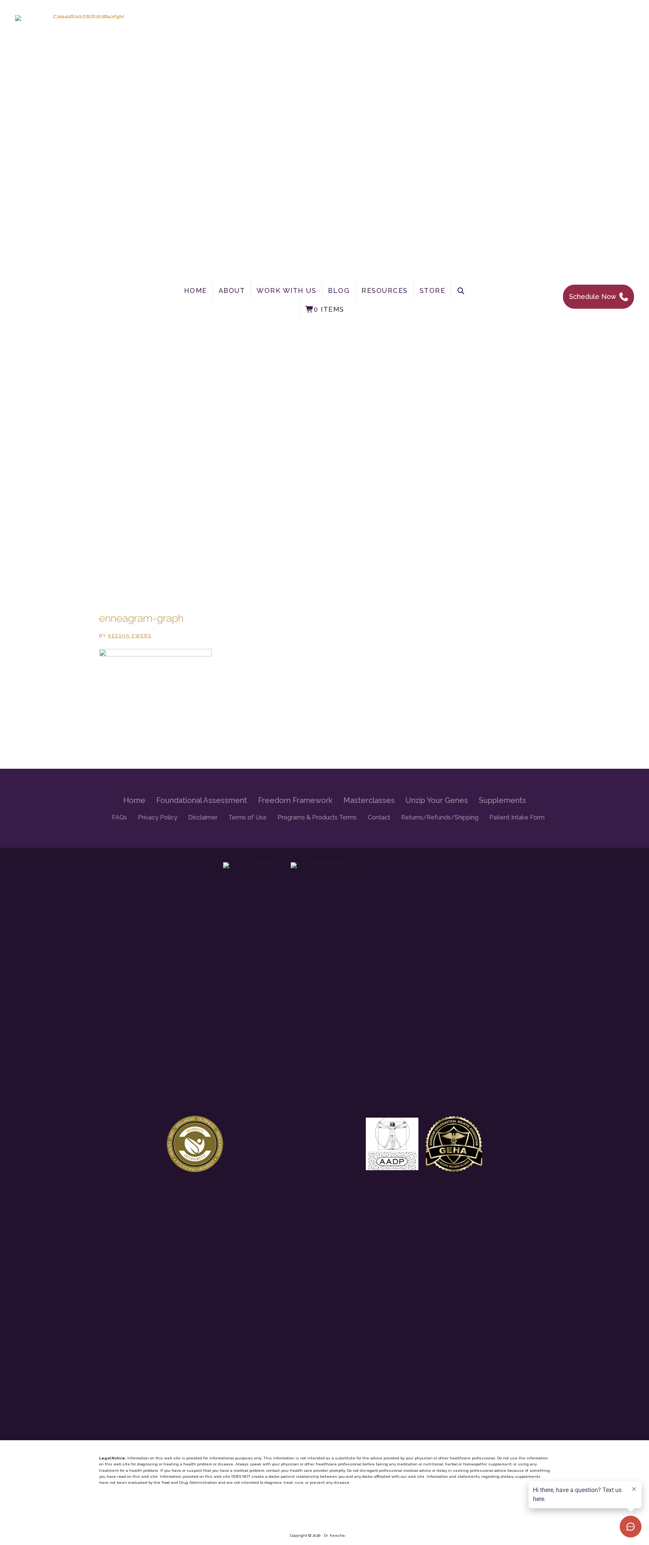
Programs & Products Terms (317, 817)
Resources (384, 290)
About (232, 290)
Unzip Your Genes (437, 800)
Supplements (502, 800)
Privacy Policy (157, 817)
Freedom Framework (295, 800)
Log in (353, 1535)
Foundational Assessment (201, 800)
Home (195, 290)
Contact (379, 817)
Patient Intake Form (517, 817)
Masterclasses (369, 800)
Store (432, 290)
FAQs (119, 817)
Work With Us (286, 290)
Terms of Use (247, 817)
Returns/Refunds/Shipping (439, 817)
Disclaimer (202, 817)
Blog (339, 290)
